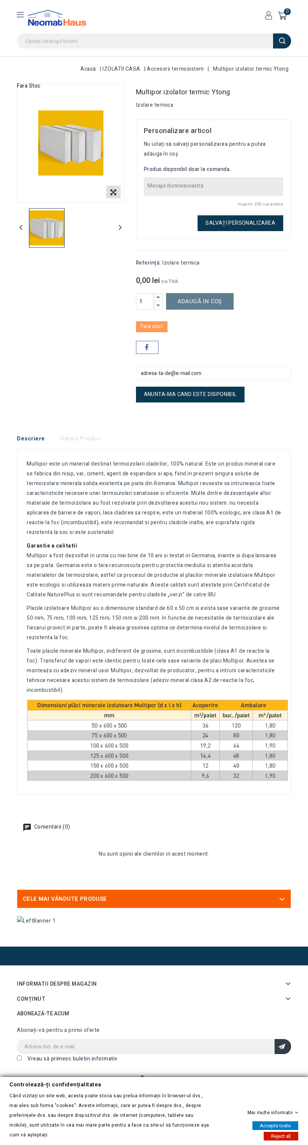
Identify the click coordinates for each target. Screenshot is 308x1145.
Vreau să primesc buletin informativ (72, 1059)
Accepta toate (275, 1125)
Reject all (281, 1135)
